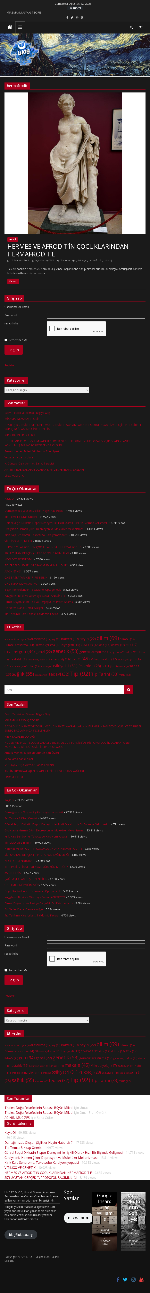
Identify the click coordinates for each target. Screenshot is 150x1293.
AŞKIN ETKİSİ (12, 571)
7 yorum (65, 260)
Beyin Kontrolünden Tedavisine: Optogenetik (32, 589)
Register (9, 365)
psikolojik (110, 666)
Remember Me (18, 340)
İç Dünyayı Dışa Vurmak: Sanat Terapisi (29, 463)
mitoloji (108, 260)
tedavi (59, 674)
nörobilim (16, 666)
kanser (56, 659)
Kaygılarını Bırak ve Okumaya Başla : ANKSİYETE (34, 596)
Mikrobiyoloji (103, 659)
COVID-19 (89, 645)
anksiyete (23, 639)
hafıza (131, 652)
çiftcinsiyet (81, 260)
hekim (34, 659)
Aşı (56, 639)
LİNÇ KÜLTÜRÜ (14, 475)
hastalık (19, 659)
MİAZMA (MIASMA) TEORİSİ (24, 12)
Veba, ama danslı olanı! (18, 457)
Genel (12, 239)
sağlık (23, 673)
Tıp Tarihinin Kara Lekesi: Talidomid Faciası (31, 614)
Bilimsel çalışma (48, 645)
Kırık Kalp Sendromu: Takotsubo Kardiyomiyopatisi (36, 535)
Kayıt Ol (9, 498)
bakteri (70, 639)
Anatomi (10, 639)
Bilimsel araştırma (19, 645)
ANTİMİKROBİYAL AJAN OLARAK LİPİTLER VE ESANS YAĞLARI (44, 469)
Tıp (80, 673)
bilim (107, 638)
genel (44, 651)
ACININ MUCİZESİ (17, 1118)
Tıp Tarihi (105, 674)
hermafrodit (95, 260)
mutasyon (126, 659)
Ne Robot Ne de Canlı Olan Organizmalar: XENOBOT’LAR (105, 1195)
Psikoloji (89, 665)
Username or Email (16, 307)
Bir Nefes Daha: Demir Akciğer (23, 608)
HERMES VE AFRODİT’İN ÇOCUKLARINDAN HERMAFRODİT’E (68, 250)
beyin (87, 638)
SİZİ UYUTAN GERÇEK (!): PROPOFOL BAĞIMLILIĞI (36, 553)
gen (27, 651)
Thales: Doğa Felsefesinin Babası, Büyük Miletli (38, 1108)
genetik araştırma (95, 652)
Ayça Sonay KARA (45, 260)
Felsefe (11, 652)
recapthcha (11, 323)
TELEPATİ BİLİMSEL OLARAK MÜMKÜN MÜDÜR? (36, 565)
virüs (125, 674)
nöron (46, 666)
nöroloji (32, 666)
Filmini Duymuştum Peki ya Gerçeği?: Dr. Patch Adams (38, 602)
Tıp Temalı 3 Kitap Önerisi (20, 517)
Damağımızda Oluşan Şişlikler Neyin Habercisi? (33, 510)
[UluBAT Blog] (9, 28)
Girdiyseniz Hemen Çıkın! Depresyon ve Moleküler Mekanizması (44, 529)
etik (132, 645)
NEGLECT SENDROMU (18, 559)
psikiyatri (64, 665)
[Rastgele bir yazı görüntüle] (141, 27)
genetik (66, 651)
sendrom (41, 674)
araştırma (40, 639)
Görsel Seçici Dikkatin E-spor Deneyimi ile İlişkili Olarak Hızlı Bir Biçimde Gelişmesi (55, 523)
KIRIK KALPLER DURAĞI (19, 435)
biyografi (70, 645)
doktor (118, 645)
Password (10, 315)
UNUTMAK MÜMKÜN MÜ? (21, 583)
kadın (44, 659)
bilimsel (128, 639)
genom (118, 652)
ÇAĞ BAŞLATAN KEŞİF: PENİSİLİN (25, 577)
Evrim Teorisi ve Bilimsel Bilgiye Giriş (27, 413)
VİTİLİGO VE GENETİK (18, 541)
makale (77, 659)
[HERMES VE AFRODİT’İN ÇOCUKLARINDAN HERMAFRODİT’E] (75, 95)
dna (104, 645)
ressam (123, 666)
